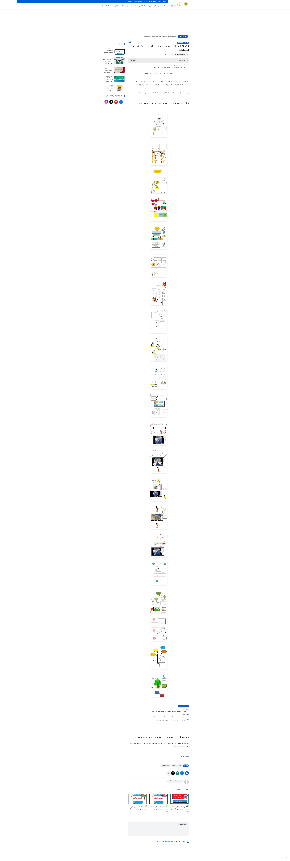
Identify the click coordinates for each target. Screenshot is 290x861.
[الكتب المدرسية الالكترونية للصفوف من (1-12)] (119, 88)
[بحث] (102, 6)
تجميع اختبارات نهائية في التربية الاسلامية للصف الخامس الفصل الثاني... (157, 36)
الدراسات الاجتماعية (183, 42)
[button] (182, 773)
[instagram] (106, 102)
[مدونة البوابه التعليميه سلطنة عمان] (178, 4)
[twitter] (111, 102)
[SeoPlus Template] (188, 842)
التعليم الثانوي (143, 6)
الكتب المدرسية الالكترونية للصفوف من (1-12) (108, 89)
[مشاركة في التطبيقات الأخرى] (168, 773)
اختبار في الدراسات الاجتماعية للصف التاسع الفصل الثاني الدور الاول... (169, 711)
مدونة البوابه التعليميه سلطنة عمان (165, 841)
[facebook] (121, 102)
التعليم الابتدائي (119, 6)
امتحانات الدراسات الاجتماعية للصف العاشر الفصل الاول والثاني (170, 716)
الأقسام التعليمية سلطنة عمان (135, 1)
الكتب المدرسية (162, 6)
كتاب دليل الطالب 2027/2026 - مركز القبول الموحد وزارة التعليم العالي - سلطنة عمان (108, 71)
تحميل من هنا (185, 756)
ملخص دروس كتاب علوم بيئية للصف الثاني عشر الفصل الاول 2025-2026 (108, 62)
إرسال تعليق (183, 824)
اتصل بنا (145, 1)
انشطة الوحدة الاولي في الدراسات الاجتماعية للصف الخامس (171, 65)
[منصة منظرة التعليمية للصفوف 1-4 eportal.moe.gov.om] (119, 51)
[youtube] (116, 102)
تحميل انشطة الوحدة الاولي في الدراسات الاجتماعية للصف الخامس (169, 67)
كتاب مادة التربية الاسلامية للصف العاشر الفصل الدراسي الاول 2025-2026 (108, 80)
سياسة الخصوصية (162, 1)
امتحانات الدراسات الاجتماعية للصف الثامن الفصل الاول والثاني (171, 720)
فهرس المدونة (152, 1)
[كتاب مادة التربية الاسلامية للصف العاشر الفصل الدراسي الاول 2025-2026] (119, 79)
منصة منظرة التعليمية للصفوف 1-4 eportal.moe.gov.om (107, 52)
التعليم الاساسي (131, 6)
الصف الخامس (165, 765)
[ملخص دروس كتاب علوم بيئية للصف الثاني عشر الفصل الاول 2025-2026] (119, 60)
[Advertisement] (145, 22)
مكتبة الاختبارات (152, 6)
